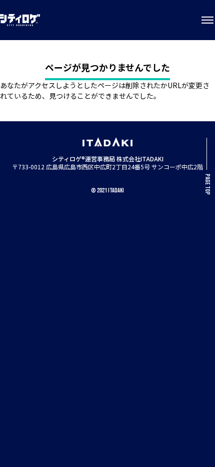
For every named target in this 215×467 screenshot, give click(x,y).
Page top (207, 184)
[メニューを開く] (207, 20)
